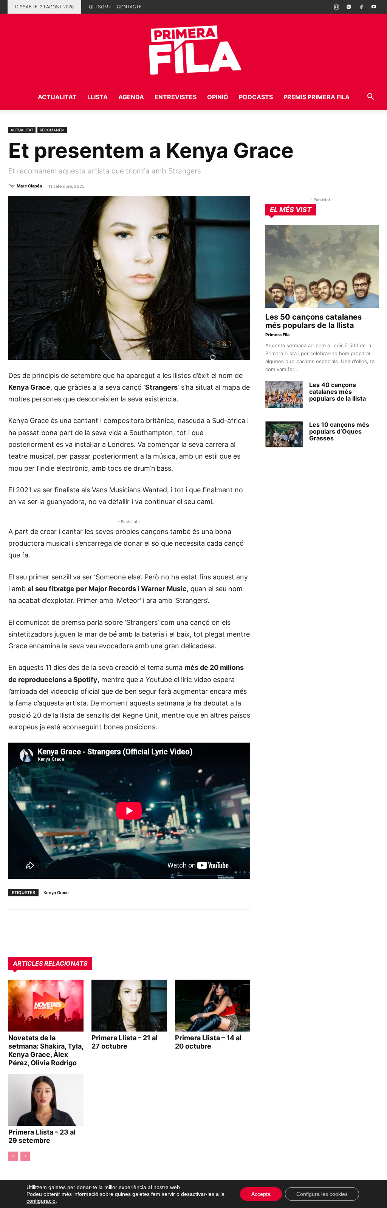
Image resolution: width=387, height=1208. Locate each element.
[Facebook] (68, 925)
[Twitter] (50, 925)
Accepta (261, 1194)
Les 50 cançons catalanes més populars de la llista (313, 321)
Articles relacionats (50, 963)
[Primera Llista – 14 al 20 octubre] (212, 1006)
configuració (41, 1201)
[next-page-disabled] (25, 1156)
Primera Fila (277, 334)
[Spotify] (348, 7)
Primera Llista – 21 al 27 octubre (124, 1042)
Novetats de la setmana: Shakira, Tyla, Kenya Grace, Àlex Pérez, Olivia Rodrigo (45, 1050)
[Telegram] (33, 925)
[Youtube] (373, 7)
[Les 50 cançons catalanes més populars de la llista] (322, 266)
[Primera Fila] (193, 49)
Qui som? (100, 6)
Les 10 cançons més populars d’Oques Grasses (339, 431)
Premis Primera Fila (316, 97)
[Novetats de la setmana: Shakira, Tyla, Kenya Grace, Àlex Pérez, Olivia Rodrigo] (46, 1006)
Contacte (129, 6)
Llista (97, 97)
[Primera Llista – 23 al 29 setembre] (46, 1100)
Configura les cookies (322, 1194)
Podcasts (256, 97)
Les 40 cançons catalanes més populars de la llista (337, 391)
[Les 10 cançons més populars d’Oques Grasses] (284, 434)
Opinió (217, 97)
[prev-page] (13, 1156)
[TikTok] (361, 7)
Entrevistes (176, 97)
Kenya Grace (56, 892)
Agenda (131, 97)
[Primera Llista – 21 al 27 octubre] (129, 1006)
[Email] (85, 925)
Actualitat (57, 97)
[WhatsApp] (15, 925)
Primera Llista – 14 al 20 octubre (208, 1042)
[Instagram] (336, 7)
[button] (370, 97)
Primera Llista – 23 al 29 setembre (42, 1136)
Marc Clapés (29, 186)
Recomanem (52, 130)
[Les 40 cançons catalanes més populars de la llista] (284, 394)
